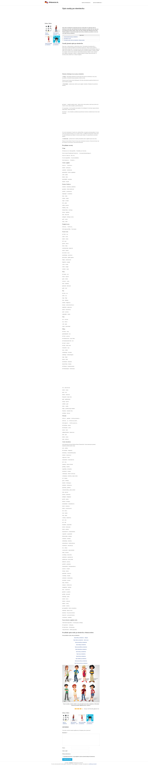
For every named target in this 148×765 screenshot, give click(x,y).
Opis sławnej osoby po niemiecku (81, 663)
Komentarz (64, 732)
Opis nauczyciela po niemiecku (81, 660)
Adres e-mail (64, 750)
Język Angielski (86, 2)
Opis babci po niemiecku (81, 656)
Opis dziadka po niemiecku (81, 658)
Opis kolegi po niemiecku (81, 644)
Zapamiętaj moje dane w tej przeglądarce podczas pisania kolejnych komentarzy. (79, 756)
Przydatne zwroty (67, 38)
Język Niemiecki (97, 2)
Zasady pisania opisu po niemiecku (71, 36)
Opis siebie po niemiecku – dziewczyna (80, 640)
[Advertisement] (81, 18)
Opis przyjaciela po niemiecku (81, 642)
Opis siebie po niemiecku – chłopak (81, 637)
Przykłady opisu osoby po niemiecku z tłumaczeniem (74, 40)
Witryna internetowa (66, 753)
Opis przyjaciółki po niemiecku (81, 646)
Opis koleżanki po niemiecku (81, 649)
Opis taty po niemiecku (80, 653)
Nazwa (63, 747)
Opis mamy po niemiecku (81, 651)
